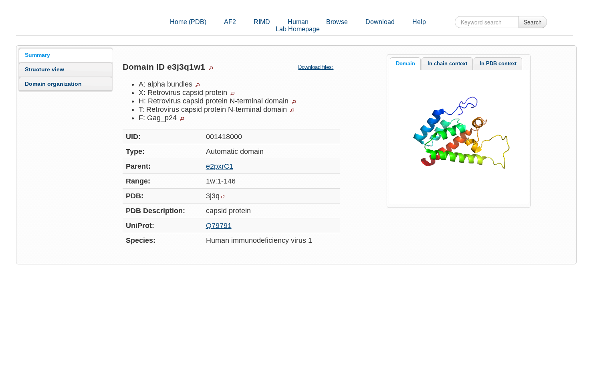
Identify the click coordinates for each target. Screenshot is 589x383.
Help (419, 21)
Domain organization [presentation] (53, 84)
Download (380, 21)
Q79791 (219, 226)
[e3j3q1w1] (458, 136)
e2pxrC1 (219, 166)
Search (533, 22)
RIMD (262, 21)
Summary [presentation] (37, 55)
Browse (337, 21)
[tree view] (211, 68)
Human (298, 21)
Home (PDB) (188, 21)
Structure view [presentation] (44, 69)
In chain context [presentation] (447, 63)
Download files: (315, 67)
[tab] (66, 55)
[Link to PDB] (223, 197)
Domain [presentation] (405, 63)
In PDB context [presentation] (498, 63)
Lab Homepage (298, 29)
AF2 (230, 21)
